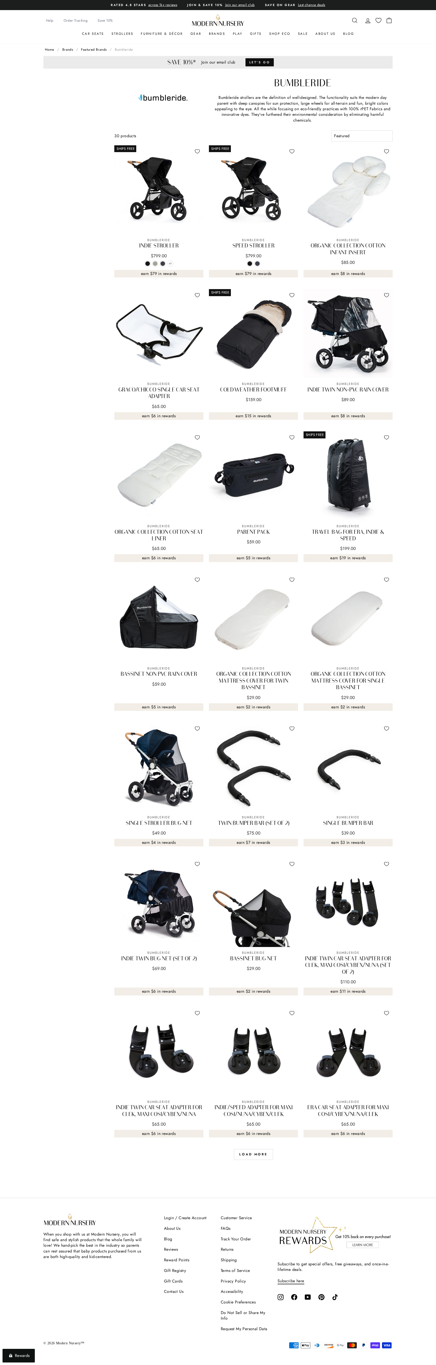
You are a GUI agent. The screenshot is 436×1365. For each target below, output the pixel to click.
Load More (253, 1154)
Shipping (229, 1260)
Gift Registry (175, 1270)
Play (237, 33)
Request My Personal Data (244, 1329)
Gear (195, 33)
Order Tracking (76, 20)
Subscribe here (291, 1281)
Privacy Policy (233, 1281)
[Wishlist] (378, 20)
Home (49, 49)
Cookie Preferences (238, 1302)
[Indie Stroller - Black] (147, 263)
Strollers (122, 33)
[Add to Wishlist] (197, 151)
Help (49, 20)
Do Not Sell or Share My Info (243, 1315)
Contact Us (173, 1291)
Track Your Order (236, 1239)
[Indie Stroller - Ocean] (163, 263)
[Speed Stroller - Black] (250, 263)
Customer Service (236, 1218)
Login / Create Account (185, 1218)
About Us (325, 33)
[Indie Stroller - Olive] (155, 263)
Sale (303, 33)
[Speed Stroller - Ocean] (257, 263)
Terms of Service (235, 1270)
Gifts (256, 33)
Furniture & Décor (162, 33)
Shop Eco (279, 33)
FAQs (226, 1228)
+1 (171, 264)
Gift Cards (173, 1281)
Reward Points (176, 1260)
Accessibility (232, 1291)
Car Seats (93, 33)
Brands (217, 33)
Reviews (171, 1249)
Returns (227, 1249)
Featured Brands (93, 49)
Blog (348, 33)
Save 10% (105, 20)
